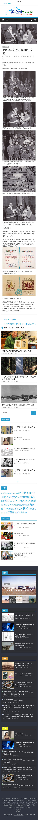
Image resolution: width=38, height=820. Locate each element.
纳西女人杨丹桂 (9, 319)
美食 (32, 504)
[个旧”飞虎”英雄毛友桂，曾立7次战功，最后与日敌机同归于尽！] (19, 358)
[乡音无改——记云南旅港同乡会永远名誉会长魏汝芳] (17, 715)
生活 (35, 798)
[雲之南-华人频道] (3, 20)
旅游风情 (11, 800)
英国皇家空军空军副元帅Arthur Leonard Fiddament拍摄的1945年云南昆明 (18, 590)
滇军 (32, 501)
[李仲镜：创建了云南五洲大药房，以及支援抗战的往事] (18, 706)
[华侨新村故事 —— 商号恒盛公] (8, 672)
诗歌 (35, 509)
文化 (15, 500)
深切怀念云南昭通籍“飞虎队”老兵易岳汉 (16, 351)
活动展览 (19, 798)
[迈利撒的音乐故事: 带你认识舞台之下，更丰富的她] (8, 624)
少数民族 (25, 496)
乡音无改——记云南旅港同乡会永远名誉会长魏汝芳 (18, 716)
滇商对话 (16, 807)
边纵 (5, 512)
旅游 (22, 501)
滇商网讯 (28, 807)
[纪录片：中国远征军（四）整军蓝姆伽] (7, 542)
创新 (16, 493)
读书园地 (14, 802)
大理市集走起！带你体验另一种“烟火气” (20, 324)
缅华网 (18, 811)
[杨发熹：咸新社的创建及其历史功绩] (7, 448)
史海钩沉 (7, 584)
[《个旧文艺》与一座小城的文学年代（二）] (7, 470)
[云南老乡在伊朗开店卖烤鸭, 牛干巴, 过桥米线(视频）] (8, 682)
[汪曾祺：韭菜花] (7, 533)
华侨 (24, 492)
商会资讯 (32, 805)
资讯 (3, 798)
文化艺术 (19, 802)
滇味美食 (16, 800)
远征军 (11, 512)
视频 (25, 508)
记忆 (35, 802)
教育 (7, 500)
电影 (13, 505)
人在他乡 (31, 798)
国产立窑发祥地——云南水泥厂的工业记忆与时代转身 (24, 664)
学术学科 (25, 802)
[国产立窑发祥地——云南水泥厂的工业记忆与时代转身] (8, 663)
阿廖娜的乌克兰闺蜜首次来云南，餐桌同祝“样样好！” (19, 769)
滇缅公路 (8, 504)
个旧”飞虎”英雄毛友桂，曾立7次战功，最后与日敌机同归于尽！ (19, 378)
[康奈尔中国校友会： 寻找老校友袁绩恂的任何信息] (8, 633)
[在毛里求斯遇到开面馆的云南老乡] (12, 751)
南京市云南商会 (18, 700)
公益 (14, 493)
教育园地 (31, 802)
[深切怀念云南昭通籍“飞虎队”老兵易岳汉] (19, 332)
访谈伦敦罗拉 (7, 4)
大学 (14, 496)
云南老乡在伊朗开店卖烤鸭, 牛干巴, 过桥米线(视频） (24, 683)
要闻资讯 (8, 798)
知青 (16, 505)
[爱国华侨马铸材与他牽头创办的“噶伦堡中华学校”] (8, 643)
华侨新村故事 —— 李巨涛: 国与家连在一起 (18, 693)
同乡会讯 (14, 798)
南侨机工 (30, 493)
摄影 (2, 501)
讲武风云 (12, 805)
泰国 (29, 501)
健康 (11, 493)
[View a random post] (35, 20)
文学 (18, 501)
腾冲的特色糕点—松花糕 (26, 785)
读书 (2, 512)
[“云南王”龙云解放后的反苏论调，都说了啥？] (7, 459)
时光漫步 (22, 800)
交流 (8, 493)
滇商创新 (11, 807)
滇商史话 (22, 807)
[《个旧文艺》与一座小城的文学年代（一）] (7, 427)
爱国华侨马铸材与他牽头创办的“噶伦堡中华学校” (24, 644)
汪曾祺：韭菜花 (18, 533)
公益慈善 (5, 800)
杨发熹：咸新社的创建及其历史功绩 (24, 448)
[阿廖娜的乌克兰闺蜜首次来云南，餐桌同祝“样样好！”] (18, 767)
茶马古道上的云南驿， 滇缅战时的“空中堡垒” (18, 405)
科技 (20, 505)
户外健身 (28, 800)
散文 (11, 501)
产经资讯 (25, 798)
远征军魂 (16, 804)
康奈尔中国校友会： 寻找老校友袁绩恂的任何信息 (24, 635)
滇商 (28, 805)
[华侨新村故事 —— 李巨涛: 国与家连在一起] (15, 691)
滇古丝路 (6, 805)
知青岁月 (23, 805)
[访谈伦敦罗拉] (7, 438)
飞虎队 (21, 512)
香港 (26, 512)
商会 (10, 497)
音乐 (16, 512)
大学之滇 (28, 804)
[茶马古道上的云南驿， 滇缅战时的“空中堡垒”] (19, 386)
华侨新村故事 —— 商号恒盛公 (24, 673)
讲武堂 (31, 509)
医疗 (19, 493)
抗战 (29, 56)
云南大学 (4, 493)
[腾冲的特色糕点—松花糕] (10, 784)
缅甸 (24, 504)
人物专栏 (8, 802)
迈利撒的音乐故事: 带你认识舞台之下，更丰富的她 (24, 625)
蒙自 (13, 509)
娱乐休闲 (34, 800)
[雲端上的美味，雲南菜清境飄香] (12, 759)
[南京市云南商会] (7, 699)
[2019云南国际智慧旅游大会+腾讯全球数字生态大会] (7, 552)
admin (15, 56)
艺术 (3, 508)
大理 (19, 497)
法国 (26, 501)
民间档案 (34, 804)
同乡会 (5, 497)
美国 (27, 505)
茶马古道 (9, 509)
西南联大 (19, 508)
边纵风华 (17, 805)
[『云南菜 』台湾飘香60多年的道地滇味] (7, 523)
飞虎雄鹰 (5, 46)
